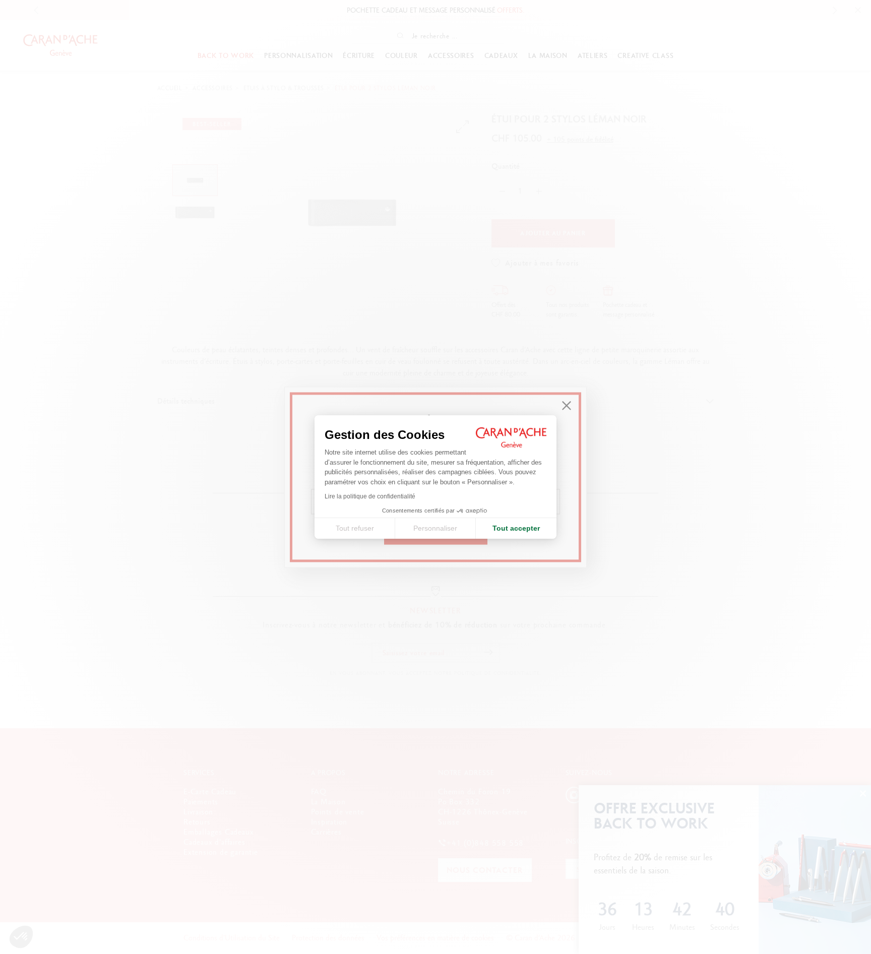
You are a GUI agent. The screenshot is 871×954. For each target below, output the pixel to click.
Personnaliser (435, 528)
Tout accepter (516, 528)
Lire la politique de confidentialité (370, 496)
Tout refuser (355, 528)
